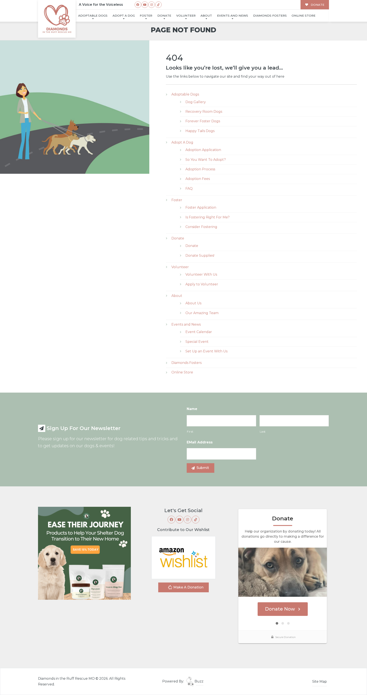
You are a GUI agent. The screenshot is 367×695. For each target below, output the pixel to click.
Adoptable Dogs (92, 15)
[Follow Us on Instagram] (151, 4)
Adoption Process (200, 169)
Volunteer (186, 15)
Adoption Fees (197, 179)
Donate (164, 15)
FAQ (189, 189)
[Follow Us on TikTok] (158, 4)
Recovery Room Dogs (203, 112)
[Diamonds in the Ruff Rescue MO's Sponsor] (84, 553)
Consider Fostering (201, 227)
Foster (146, 15)
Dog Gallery (195, 102)
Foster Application (200, 207)
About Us (193, 303)
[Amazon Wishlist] (183, 557)
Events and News (232, 15)
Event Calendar (198, 332)
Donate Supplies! (199, 256)
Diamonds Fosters (270, 15)
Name (192, 409)
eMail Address (200, 442)
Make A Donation (187, 587)
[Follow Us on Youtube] (144, 4)
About (206, 15)
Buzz (198, 681)
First (190, 431)
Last (263, 431)
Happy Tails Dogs (200, 131)
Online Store (303, 15)
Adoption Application (203, 150)
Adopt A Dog (124, 15)
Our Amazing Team (202, 313)
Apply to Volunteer (201, 284)
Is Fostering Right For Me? (207, 217)
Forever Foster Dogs (202, 121)
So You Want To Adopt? (205, 160)
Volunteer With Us (201, 274)
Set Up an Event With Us (206, 351)
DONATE (317, 4)
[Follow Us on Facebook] (138, 4)
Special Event (197, 342)
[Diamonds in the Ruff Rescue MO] (57, 19)
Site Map (319, 681)
